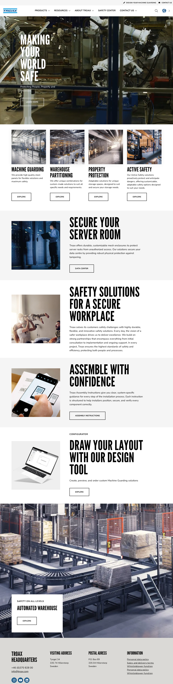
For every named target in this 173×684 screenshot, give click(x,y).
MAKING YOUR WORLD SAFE (35, 57)
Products (41, 10)
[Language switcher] (166, 10)
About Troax (83, 10)
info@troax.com (19, 671)
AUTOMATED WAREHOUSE (37, 607)
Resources (60, 10)
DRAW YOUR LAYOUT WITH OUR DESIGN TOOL (106, 457)
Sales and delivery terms (140, 662)
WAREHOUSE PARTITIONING (61, 172)
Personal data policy (138, 659)
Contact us (166, 3)
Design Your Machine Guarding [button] (141, 3)
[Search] (156, 10)
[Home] (11, 11)
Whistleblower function (140, 666)
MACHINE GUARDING (27, 169)
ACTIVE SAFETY (139, 169)
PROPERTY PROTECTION (99, 172)
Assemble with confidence (99, 375)
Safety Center (107, 10)
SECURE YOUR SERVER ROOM (95, 228)
